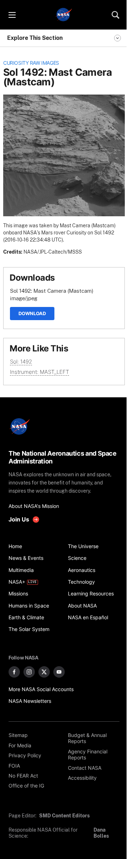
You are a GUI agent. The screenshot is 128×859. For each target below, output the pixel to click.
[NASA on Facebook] (14, 672)
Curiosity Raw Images (31, 63)
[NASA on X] (44, 672)
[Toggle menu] (12, 15)
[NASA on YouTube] (59, 672)
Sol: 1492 (21, 361)
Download (32, 313)
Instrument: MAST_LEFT (39, 371)
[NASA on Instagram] (29, 672)
